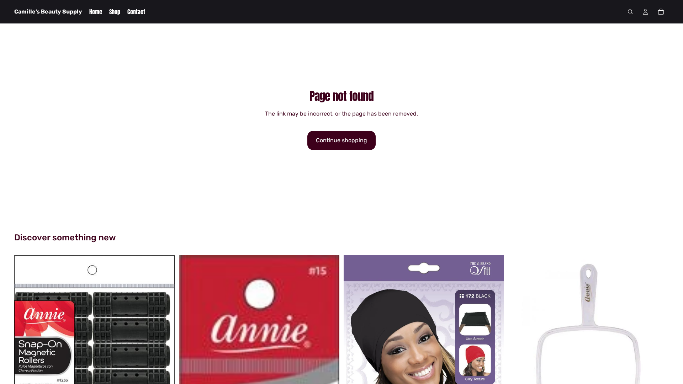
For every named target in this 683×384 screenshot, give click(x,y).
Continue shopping (341, 140)
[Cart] (661, 12)
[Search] (630, 12)
